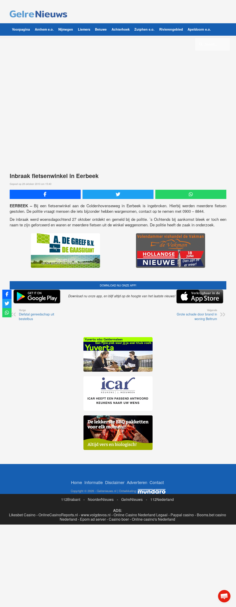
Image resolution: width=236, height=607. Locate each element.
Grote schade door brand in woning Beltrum (197, 314)
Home (76, 482)
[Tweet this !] (118, 194)
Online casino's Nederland (153, 519)
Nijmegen (65, 29)
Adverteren (137, 482)
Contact (157, 482)
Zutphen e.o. (144, 29)
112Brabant (70, 499)
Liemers (84, 29)
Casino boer (119, 519)
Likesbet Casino (22, 514)
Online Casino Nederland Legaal (141, 514)
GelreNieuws (132, 499)
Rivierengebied (171, 29)
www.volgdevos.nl (96, 514)
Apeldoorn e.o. (199, 29)
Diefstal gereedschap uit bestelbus (36, 314)
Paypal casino (182, 514)
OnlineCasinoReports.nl (58, 514)
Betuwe (101, 29)
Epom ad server (93, 519)
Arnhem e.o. (44, 29)
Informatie (93, 482)
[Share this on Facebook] (45, 194)
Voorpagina (21, 29)
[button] (224, 596)
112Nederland (162, 499)
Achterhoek (121, 29)
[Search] (200, 44)
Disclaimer (114, 482)
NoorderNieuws (101, 499)
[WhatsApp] (190, 194)
